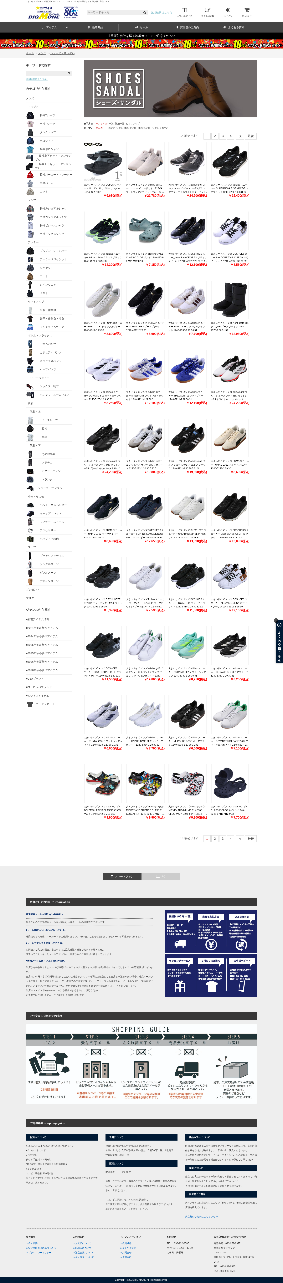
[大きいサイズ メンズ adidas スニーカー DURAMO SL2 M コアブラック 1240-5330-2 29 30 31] (230, 645)
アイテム (51, 27)
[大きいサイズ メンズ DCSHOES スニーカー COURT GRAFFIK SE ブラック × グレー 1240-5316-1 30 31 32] (103, 645)
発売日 (119, 128)
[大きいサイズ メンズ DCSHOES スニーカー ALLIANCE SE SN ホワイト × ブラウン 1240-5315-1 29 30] (230, 576)
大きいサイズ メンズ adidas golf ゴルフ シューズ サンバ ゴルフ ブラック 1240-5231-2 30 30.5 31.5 (186, 465)
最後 (251, 136)
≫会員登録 (125, 1243)
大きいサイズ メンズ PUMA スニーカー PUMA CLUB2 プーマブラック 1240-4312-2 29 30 (145, 327)
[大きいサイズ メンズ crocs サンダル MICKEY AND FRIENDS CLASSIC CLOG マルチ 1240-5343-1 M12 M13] (145, 783)
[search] (145, 12)
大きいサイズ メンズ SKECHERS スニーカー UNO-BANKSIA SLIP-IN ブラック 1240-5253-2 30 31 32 (230, 534)
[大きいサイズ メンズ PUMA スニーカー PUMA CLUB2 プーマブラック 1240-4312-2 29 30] (145, 300)
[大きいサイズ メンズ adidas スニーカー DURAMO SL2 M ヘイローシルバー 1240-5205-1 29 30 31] (103, 369)
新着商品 (97, 27)
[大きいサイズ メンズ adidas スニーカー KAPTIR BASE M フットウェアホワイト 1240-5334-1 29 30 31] (145, 714)
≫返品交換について (83, 1252)
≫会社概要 (32, 1243)
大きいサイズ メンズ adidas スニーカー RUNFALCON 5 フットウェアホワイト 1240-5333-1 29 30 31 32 (103, 741)
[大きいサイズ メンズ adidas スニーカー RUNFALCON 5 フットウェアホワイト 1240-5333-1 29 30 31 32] (103, 714)
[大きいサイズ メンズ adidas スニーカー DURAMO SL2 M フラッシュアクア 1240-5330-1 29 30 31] (187, 645)
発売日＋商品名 (160, 128)
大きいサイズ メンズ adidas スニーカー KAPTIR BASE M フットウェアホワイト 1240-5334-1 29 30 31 (144, 741)
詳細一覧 (119, 123)
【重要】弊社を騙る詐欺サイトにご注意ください (141, 36)
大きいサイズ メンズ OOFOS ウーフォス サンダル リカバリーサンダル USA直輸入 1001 (102, 188)
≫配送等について (82, 1248)
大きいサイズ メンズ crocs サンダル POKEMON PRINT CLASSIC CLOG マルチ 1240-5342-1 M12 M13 (102, 810)
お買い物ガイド (184, 16)
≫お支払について (82, 1243)
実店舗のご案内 (189, 27)
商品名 (111, 128)
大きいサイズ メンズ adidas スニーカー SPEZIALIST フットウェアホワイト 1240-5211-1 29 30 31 (144, 396)
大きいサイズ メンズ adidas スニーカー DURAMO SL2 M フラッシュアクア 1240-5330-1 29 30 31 (187, 672)
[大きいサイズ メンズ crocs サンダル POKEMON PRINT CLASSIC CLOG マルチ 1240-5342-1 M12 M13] (103, 783)
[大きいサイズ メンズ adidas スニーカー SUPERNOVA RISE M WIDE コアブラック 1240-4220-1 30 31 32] (230, 161)
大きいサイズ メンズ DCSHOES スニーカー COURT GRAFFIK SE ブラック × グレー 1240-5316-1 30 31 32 (103, 672)
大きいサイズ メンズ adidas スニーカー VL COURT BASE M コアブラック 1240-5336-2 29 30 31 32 (187, 741)
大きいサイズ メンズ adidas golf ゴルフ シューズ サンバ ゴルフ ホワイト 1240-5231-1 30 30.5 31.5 (144, 465)
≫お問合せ (125, 1252)
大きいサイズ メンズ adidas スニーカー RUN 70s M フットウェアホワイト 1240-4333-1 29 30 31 (186, 327)
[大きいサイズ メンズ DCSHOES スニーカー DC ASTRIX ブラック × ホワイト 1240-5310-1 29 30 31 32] (187, 576)
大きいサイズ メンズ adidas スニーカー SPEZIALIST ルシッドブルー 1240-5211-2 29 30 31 (186, 396)
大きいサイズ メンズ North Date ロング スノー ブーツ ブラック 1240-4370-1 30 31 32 (230, 327)
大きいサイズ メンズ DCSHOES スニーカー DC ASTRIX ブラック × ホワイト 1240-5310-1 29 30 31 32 (186, 603)
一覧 (111, 123)
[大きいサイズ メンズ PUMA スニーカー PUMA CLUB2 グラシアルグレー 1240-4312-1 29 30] (103, 300)
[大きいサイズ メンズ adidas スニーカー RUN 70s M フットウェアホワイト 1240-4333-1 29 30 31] (187, 300)
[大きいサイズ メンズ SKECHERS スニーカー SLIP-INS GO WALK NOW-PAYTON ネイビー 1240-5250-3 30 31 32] (145, 507)
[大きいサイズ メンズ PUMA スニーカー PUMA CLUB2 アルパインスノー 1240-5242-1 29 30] (230, 438)
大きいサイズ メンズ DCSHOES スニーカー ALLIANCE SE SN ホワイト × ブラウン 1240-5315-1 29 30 (230, 603)
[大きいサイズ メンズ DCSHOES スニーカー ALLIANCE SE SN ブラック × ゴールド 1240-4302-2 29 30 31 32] (187, 231)
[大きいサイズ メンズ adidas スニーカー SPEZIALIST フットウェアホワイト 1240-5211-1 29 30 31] (145, 369)
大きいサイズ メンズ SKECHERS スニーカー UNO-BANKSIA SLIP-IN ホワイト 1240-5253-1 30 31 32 (187, 534)
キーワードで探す (38, 65)
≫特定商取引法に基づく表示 (41, 1248)
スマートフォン (124, 876)
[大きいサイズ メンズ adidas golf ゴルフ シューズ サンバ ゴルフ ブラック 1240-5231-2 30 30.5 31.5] (187, 438)
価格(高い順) (144, 128)
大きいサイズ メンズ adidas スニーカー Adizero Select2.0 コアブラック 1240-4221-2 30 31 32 (103, 258)
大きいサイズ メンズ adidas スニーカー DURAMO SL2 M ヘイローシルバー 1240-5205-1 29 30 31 (102, 396)
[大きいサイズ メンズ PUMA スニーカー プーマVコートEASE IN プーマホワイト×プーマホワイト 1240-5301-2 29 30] (145, 576)
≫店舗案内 (125, 1257)
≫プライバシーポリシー (38, 1252)
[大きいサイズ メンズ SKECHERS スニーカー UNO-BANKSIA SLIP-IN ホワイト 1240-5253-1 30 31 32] (187, 507)
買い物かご (247, 16)
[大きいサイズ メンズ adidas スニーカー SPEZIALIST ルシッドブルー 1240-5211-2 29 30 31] (187, 369)
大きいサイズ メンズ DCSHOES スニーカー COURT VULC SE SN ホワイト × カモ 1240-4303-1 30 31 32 (230, 258)
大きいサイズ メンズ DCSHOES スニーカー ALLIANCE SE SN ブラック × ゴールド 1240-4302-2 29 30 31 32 (187, 258)
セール (144, 27)
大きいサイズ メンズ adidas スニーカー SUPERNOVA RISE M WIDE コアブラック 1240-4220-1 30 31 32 (229, 188)
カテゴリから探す (38, 88)
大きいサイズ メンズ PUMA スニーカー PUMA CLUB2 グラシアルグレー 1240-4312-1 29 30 (103, 327)
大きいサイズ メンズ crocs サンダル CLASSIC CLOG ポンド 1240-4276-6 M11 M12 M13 (145, 258)
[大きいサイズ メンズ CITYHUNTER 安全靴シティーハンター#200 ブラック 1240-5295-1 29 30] (103, 576)
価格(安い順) (130, 128)
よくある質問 (236, 27)
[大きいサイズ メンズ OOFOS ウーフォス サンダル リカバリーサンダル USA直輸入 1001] (103, 161)
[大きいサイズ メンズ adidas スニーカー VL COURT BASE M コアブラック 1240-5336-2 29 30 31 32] (187, 714)
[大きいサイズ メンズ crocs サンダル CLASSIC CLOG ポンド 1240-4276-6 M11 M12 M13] (145, 231)
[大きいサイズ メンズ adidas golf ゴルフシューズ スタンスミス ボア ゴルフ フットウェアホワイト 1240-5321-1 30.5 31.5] (145, 645)
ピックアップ (133, 123)
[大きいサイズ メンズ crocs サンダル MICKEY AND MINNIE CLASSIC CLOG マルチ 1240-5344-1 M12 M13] (187, 783)
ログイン (228, 16)
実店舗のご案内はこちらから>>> (202, 1216)
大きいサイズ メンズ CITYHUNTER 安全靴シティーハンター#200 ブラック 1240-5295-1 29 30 (103, 603)
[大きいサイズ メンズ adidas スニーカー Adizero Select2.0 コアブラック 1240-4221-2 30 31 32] (103, 231)
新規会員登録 (207, 16)
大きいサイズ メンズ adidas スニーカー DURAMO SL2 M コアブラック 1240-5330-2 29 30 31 (229, 672)
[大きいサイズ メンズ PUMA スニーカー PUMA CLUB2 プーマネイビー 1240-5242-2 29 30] (103, 507)
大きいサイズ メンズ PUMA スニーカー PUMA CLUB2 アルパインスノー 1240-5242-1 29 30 (230, 465)
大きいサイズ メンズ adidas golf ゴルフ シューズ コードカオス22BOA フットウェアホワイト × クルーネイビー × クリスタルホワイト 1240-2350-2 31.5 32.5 (144, 192)
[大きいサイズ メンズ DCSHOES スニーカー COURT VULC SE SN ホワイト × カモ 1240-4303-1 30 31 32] (230, 231)
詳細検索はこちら (161, 12)
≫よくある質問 (128, 1248)
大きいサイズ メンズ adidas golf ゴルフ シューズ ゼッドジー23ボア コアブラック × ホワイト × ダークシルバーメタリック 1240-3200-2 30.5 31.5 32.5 (187, 192)
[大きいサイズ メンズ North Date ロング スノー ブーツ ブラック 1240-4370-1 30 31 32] (230, 300)
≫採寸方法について (83, 1257)
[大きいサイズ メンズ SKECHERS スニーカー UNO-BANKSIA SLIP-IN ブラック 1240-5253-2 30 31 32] (230, 507)
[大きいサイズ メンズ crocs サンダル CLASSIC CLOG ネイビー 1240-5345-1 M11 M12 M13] (230, 783)
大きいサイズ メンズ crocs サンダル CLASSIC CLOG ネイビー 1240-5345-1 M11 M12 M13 (229, 810)
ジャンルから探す (38, 609)
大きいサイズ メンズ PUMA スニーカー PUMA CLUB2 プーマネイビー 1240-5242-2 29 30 (103, 534)
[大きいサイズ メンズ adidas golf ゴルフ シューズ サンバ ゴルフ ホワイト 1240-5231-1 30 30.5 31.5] (145, 438)
